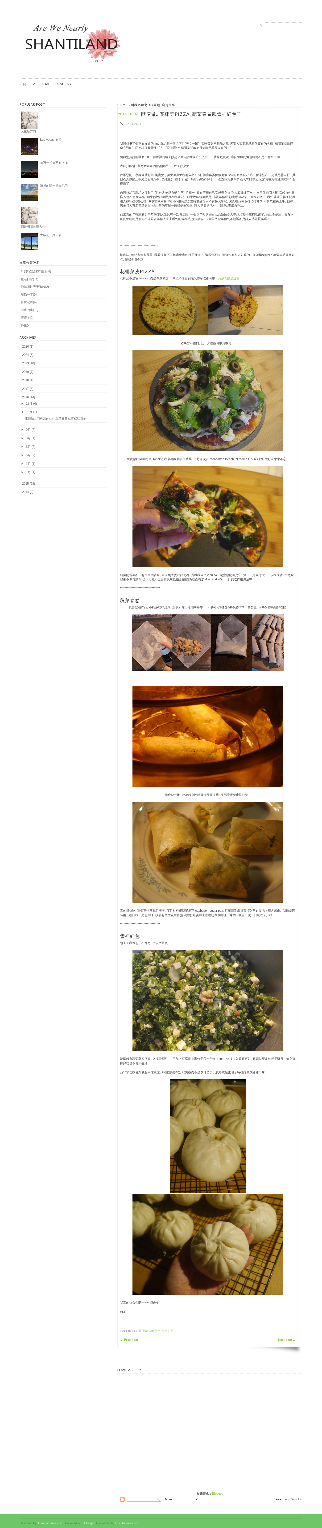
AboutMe (41, 84)
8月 (28, 438)
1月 (28, 472)
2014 (25, 492)
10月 (29, 412)
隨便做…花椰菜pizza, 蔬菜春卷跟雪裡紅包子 (55, 418)
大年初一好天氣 (51, 235)
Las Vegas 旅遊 (51, 139)
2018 (25, 380)
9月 (28, 430)
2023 (25, 363)
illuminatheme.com (50, 1523)
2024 (25, 355)
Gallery (64, 84)
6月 (28, 447)
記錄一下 (27, 294)
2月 (28, 464)
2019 (25, 372)
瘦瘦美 (25, 317)
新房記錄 (27, 302)
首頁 (23, 84)
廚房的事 (168, 105)
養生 (24, 325)
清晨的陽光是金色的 (54, 185)
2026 (25, 346)
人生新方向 (28, 131)
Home (122, 105)
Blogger (217, 1493)
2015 (25, 483)
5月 (28, 455)
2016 (25, 397)
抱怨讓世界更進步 (33, 287)
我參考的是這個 (228, 278)
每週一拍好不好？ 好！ (56, 162)
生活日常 (27, 279)
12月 (29, 403)
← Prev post (129, 1340)
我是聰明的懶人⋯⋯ (34, 226)
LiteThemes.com (126, 1523)
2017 (25, 389)
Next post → (287, 1340)
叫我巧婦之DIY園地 (145, 105)
